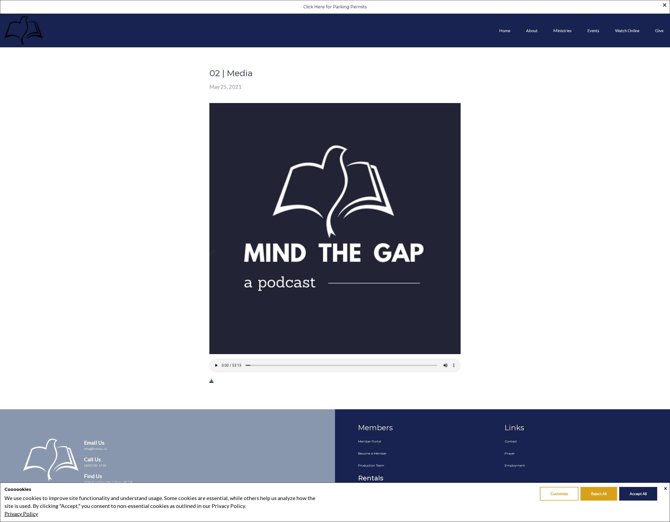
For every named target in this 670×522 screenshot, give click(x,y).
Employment (515, 465)
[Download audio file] (211, 381)
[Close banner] (665, 5)
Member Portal (369, 441)
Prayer (510, 453)
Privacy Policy (21, 513)
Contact (511, 441)
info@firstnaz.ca (95, 449)
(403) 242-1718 (95, 465)
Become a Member (372, 453)
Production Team (371, 465)
